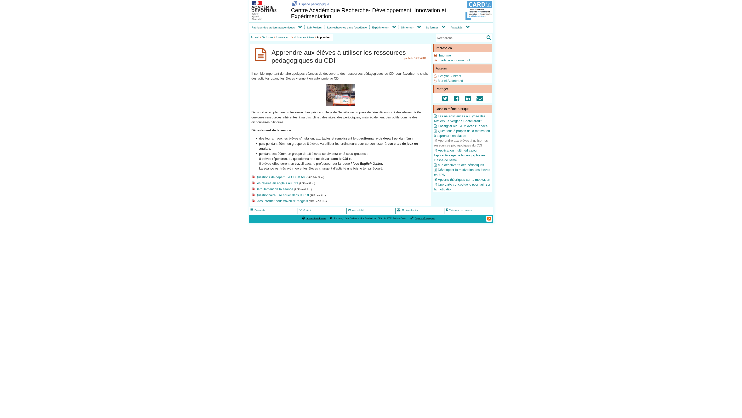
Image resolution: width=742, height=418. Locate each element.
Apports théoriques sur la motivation (464, 180)
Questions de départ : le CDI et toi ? (281, 177)
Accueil (255, 37)
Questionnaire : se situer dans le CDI (282, 195)
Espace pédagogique (310, 4)
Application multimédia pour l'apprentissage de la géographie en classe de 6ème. (459, 155)
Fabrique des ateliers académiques (273, 27)
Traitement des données (459, 210)
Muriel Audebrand (450, 81)
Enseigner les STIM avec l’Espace (463, 126)
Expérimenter (380, 27)
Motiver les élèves (304, 37)
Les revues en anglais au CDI (276, 183)
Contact (305, 210)
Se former (432, 27)
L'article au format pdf (454, 60)
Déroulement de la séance (274, 189)
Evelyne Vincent (449, 76)
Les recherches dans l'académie (347, 27)
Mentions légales (407, 210)
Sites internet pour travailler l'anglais (281, 201)
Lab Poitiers (314, 27)
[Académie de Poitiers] (269, 19)
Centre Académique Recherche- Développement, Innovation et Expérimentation (368, 13)
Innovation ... (283, 37)
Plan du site (257, 210)
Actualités (456, 27)
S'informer (407, 27)
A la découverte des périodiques (461, 165)
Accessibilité (356, 210)
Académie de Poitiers (316, 218)
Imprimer (445, 55)
